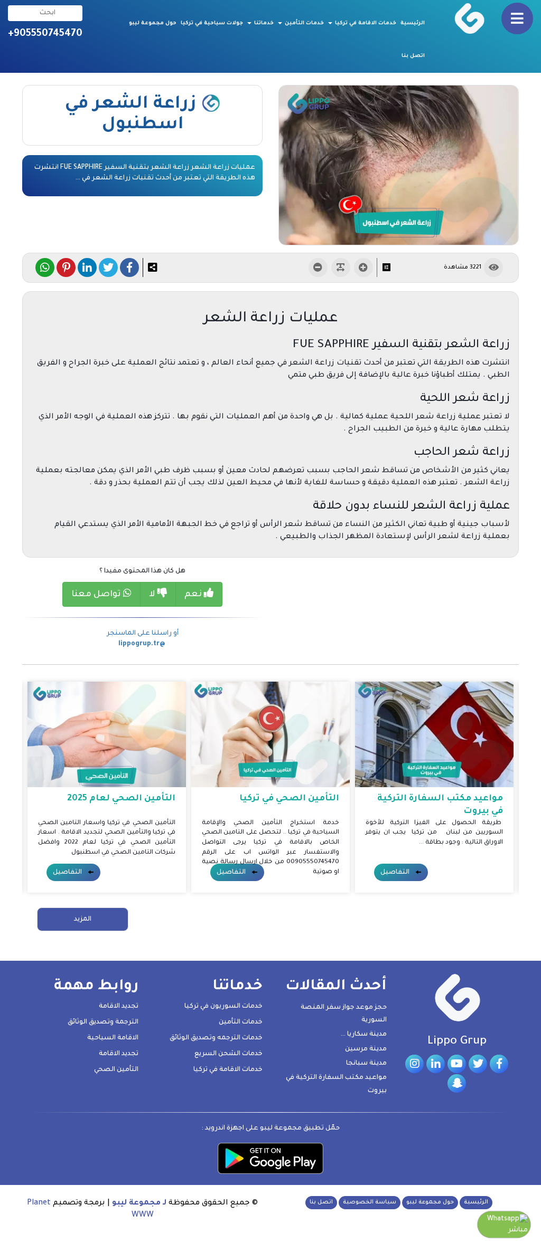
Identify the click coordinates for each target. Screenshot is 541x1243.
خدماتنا (263, 23)
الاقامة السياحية (112, 1038)
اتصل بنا (413, 56)
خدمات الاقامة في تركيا (364, 23)
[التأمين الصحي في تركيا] (270, 735)
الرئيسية (412, 23)
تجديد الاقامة (118, 1006)
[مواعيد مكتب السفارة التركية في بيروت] (434, 735)
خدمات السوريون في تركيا (223, 1006)
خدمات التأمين (303, 23)
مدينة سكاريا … (364, 1034)
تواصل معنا (97, 594)
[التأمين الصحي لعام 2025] (106, 735)
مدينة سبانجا (366, 1063)
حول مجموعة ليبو (152, 23)
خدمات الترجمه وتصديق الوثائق (216, 1038)
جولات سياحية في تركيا (212, 23)
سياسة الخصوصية (369, 1202)
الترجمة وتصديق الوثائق (103, 1022)
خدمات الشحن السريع (228, 1054)
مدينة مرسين (366, 1049)
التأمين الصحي (116, 1070)
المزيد (82, 919)
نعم (194, 594)
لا (153, 594)
